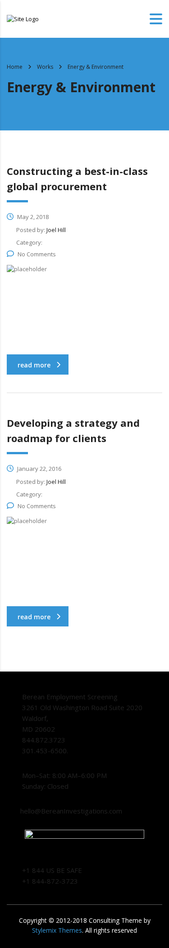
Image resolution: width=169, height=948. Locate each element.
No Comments (37, 254)
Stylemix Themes (57, 930)
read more (34, 365)
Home (15, 67)
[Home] (23, 18)
